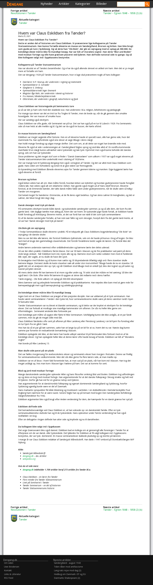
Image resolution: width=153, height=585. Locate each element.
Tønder (23, 23)
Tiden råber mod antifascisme (68, 566)
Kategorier (82, 4)
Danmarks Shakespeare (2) (67, 577)
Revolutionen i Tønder (23, 13)
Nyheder (47, 4)
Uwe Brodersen (11, 566)
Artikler (64, 4)
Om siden (8, 562)
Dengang (15, 3)
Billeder (101, 4)
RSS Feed (8, 577)
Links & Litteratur (12, 574)
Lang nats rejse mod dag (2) (67, 570)
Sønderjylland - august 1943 (67, 562)
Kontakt (8, 570)
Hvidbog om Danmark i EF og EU (70, 574)
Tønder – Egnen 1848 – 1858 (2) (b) (122, 13)
